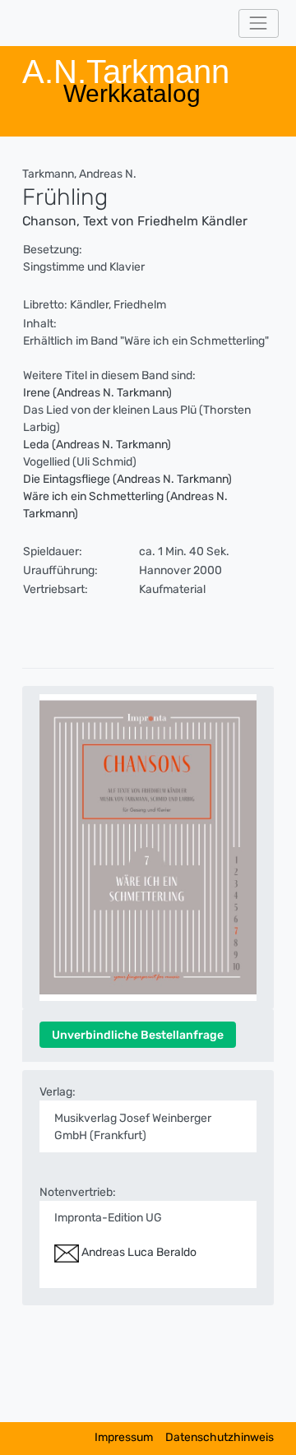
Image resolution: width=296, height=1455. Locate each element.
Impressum (124, 1437)
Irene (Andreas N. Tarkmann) (97, 393)
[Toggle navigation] (258, 23)
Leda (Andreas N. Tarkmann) (97, 445)
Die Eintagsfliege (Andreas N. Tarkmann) (127, 479)
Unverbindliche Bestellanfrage (138, 1035)
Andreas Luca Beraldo (138, 1252)
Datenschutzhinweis (219, 1437)
